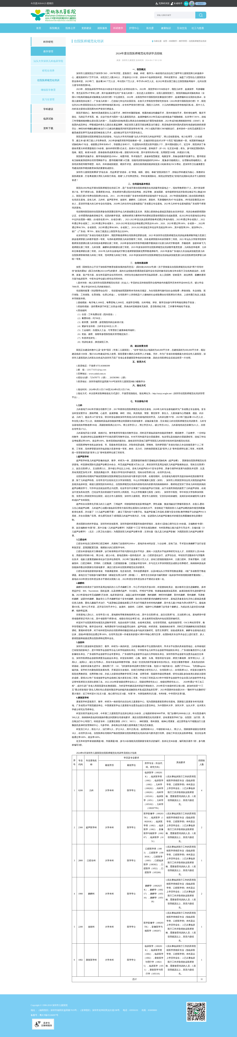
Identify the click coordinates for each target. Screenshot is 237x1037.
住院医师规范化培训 (48, 80)
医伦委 (150, 28)
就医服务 (102, 28)
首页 (38, 28)
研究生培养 (48, 70)
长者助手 (178, 3)
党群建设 (86, 28)
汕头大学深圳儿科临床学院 (48, 61)
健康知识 (166, 28)
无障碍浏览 (164, 3)
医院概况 (55, 28)
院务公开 (70, 28)
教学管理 (183, 41)
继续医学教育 (48, 89)
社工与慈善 (198, 28)
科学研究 (48, 41)
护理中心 (134, 28)
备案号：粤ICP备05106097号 (44, 1015)
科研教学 (118, 28)
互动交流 (182, 28)
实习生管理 (48, 99)
